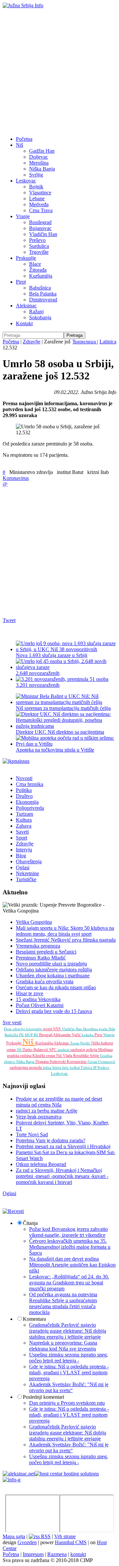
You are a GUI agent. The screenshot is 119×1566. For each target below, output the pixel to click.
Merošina (39, 163)
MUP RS (32, 1035)
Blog (21, 855)
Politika (24, 790)
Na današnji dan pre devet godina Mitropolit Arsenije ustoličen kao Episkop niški (72, 1264)
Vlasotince (40, 192)
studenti (64, 1050)
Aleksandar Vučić (67, 1035)
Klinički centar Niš (47, 1055)
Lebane (37, 198)
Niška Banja (42, 169)
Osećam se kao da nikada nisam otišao (56, 987)
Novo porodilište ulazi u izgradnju (51, 963)
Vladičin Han (43, 234)
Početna (24, 139)
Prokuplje (26, 258)
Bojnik (36, 186)
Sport (21, 838)
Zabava (23, 826)
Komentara (34, 1319)
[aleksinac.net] (19, 1473)
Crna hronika (29, 784)
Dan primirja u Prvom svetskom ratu (67, 1403)
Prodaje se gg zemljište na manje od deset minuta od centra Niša (59, 1102)
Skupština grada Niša (99, 1029)
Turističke (26, 879)
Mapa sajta (14, 1536)
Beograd (46, 1035)
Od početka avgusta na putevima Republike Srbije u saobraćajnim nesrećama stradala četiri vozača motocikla (63, 1303)
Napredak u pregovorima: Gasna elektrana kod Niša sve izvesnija (63, 1345)
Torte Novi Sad (32, 1134)
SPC (53, 1049)
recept (48, 1029)
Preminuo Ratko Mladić (41, 957)
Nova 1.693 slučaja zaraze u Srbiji (51, 655)
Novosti (24, 778)
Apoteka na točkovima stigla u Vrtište (55, 750)
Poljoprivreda (30, 808)
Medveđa (39, 204)
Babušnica (40, 288)
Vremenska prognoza (38, 946)
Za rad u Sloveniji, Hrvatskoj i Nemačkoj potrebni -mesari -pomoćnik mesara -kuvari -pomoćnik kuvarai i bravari (62, 1176)
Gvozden (27, 1542)
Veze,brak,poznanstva (38, 1116)
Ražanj (36, 311)
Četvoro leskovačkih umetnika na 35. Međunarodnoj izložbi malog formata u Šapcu (69, 1247)
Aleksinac (26, 305)
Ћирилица (84, 341)
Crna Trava (41, 210)
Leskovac (26, 180)
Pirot (21, 282)
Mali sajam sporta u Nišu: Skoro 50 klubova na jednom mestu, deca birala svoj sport (65, 931)
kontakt (78, 1554)
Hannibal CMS (71, 1542)
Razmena (57, 1554)
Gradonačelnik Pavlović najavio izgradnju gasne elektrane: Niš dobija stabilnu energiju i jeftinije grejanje (67, 1331)
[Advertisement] (59, 71)
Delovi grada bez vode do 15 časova (54, 1011)
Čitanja (30, 1223)
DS (19, 1050)
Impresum (33, 1554)
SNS (57, 1029)
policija (92, 1049)
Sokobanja (40, 317)
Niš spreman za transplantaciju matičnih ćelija (63, 708)
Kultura (24, 820)
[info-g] (11, 1479)
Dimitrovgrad (43, 299)
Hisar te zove (29, 993)
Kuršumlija (40, 276)
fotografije (34, 1029)
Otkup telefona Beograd (41, 1164)
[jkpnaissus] (16, 761)
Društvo (24, 796)
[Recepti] (13, 1211)
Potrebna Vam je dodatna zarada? (50, 1140)
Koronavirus (16, 478)
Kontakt (24, 323)
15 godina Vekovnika (38, 999)
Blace (35, 264)
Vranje (23, 216)
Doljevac (38, 157)
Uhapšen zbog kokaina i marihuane (53, 975)
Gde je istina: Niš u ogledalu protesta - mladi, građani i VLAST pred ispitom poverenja (69, 1372)
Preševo (37, 240)
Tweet (9, 620)
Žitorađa (38, 270)
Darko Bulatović (35, 1049)
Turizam (24, 814)
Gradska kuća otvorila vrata (44, 981)
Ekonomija (27, 802)
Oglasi (22, 867)
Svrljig (36, 174)
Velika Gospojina (34, 922)
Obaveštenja (29, 861)
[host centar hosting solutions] (67, 1473)
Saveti (22, 832)
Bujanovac (40, 228)
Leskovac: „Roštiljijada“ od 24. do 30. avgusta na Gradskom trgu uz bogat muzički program (69, 1282)
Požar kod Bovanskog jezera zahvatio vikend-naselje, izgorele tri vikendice (68, 1232)
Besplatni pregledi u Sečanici (46, 952)
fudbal (75, 1068)
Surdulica (39, 246)
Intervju (24, 849)
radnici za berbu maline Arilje (46, 1111)
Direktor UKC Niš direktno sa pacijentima (60, 732)
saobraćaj (78, 1049)
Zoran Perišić (80, 1043)
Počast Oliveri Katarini (39, 1005)
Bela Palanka (43, 293)
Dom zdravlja (15, 1029)
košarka (88, 1035)
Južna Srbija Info (56, 1068)
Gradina (106, 1056)
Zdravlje (31, 341)
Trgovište (39, 252)
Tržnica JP (89, 1068)
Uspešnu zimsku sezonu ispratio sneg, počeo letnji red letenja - (68, 1357)
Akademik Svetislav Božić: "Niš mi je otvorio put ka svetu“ (68, 1387)
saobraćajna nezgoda (26, 1067)
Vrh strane (65, 1536)
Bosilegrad (40, 222)
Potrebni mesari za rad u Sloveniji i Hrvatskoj (63, 1146)
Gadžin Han (42, 151)
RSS (45, 1536)
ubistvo (10, 1062)
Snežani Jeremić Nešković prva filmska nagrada (66, 940)
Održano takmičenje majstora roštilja (54, 969)
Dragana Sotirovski (51, 1061)
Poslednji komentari (43, 1397)
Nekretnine (27, 873)
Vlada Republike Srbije (81, 1055)
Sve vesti (12, 1022)
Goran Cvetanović (101, 1062)
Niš (19, 145)
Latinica (107, 341)
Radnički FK (15, 1035)
